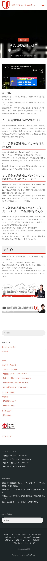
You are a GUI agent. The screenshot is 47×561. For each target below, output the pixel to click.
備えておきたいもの (9, 347)
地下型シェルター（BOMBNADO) (15, 374)
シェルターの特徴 (8, 392)
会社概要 (36, 537)
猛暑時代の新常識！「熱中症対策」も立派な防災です (21, 502)
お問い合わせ (6, 415)
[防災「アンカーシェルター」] (6, 5)
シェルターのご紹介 (9, 365)
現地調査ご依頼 (8, 405)
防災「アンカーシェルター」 (24, 5)
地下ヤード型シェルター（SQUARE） (16, 383)
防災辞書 (23, 40)
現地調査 (5, 397)
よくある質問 (6, 411)
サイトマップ (6, 436)
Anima (22, 555)
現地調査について (9, 401)
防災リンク (9, 540)
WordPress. (31, 555)
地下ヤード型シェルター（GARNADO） (17, 378)
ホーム (4, 360)
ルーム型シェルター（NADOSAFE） (16, 387)
